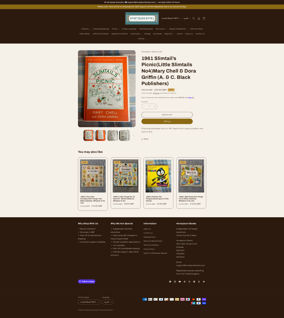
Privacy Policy (149, 249)
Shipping (156, 93)
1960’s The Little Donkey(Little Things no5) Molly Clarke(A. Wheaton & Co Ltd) (92, 200)
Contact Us (148, 233)
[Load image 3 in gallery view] (112, 135)
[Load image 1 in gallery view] (88, 135)
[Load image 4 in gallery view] (124, 135)
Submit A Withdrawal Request (155, 253)
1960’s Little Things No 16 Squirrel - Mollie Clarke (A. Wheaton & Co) (124, 199)
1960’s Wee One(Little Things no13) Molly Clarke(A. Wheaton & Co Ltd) (191, 199)
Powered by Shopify (106, 310)
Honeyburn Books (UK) (91, 310)
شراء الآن (167, 121)
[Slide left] (80, 135)
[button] (86, 29)
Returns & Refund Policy (153, 241)
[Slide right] (133, 135)
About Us (147, 229)
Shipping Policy (150, 237)
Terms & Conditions (151, 245)
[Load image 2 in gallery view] (100, 135)
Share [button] (146, 139)
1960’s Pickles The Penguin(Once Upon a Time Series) (157, 199)
